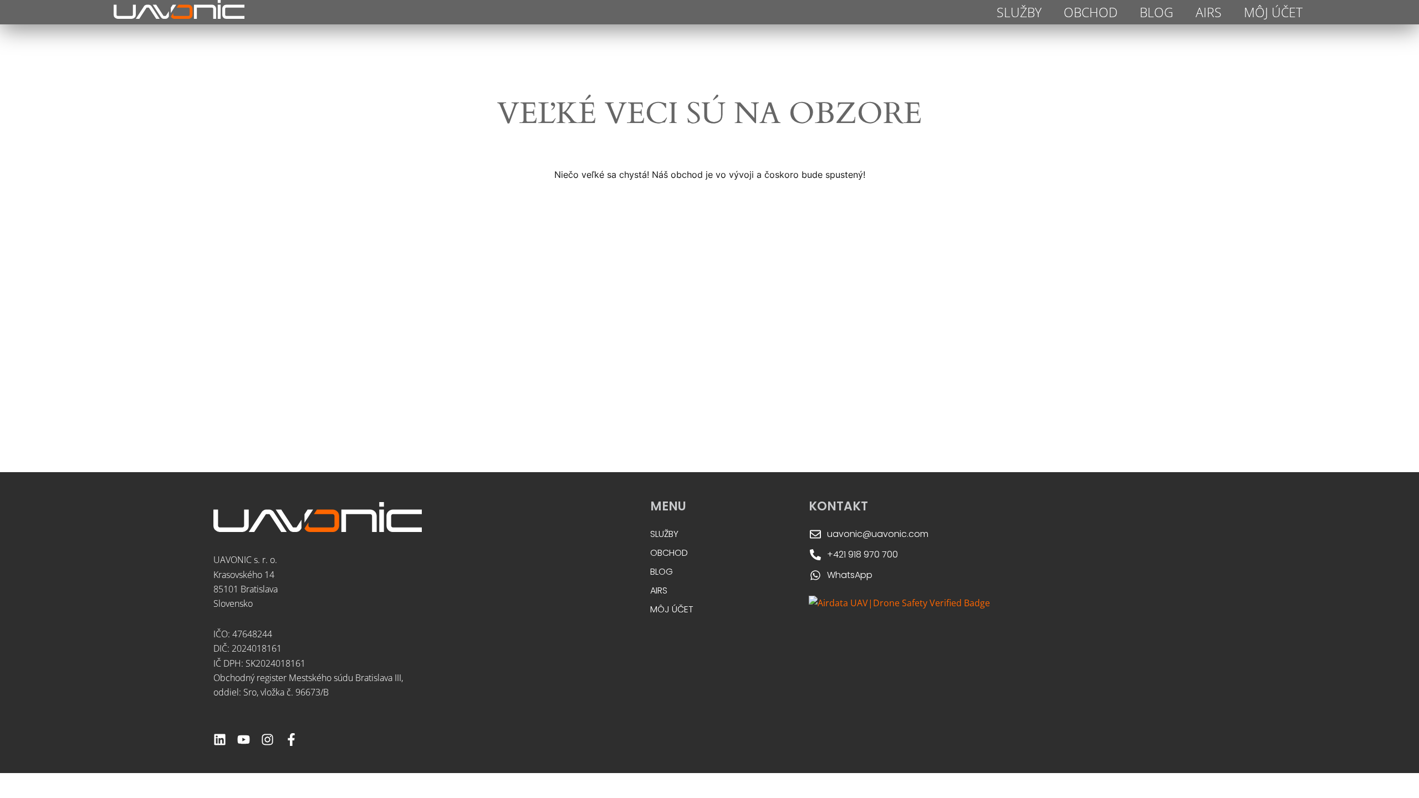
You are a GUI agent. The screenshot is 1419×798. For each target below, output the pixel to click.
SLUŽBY (1019, 12)
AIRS (1209, 12)
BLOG (1156, 12)
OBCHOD (1090, 12)
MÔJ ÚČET (1273, 12)
